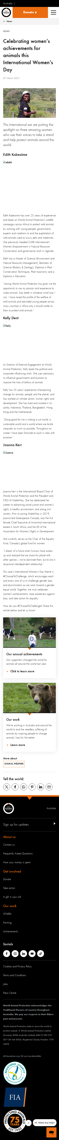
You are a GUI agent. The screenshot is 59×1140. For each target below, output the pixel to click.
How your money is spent (17, 862)
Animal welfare (13, 764)
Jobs (5, 984)
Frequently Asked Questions (18, 853)
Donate (7, 879)
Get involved (12, 871)
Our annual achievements (24, 654)
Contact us (9, 844)
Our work (13, 719)
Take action (9, 888)
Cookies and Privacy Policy (17, 966)
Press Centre (9, 993)
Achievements (10, 931)
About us (9, 837)
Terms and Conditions (14, 975)
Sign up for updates (16, 824)
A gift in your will (12, 897)
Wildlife (7, 913)
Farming (7, 922)
